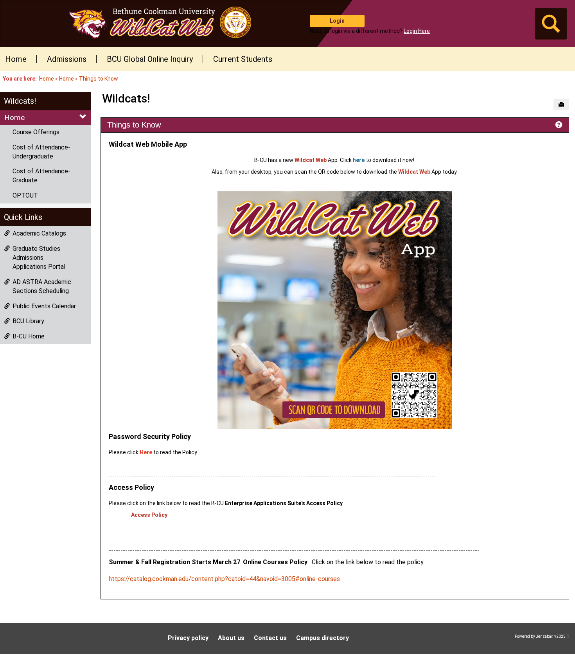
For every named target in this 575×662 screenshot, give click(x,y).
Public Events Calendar (44, 306)
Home (16, 59)
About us (231, 638)
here (359, 160)
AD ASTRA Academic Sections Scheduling (42, 286)
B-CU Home (29, 336)
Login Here (417, 31)
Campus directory (322, 638)
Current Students (242, 59)
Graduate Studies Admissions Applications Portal (39, 257)
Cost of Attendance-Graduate (41, 175)
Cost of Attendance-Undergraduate (41, 152)
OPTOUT (25, 195)
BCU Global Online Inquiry (150, 59)
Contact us (270, 638)
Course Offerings (36, 132)
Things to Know (98, 79)
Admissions (66, 59)
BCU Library (28, 321)
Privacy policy (188, 638)
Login (337, 21)
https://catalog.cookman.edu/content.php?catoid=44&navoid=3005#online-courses (224, 579)
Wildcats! (20, 101)
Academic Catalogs (39, 233)
